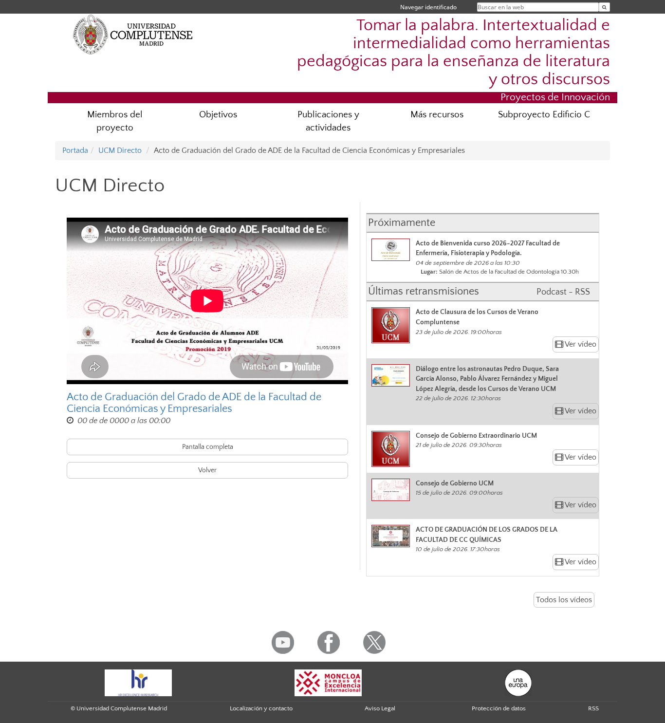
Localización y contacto (261, 708)
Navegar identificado (428, 7)
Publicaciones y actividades (328, 121)
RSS (593, 708)
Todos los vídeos (564, 599)
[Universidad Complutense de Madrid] (133, 34)
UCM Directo (120, 150)
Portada (75, 150)
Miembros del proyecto (115, 121)
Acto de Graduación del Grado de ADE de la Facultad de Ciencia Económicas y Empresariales (194, 403)
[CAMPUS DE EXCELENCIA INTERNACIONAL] (328, 682)
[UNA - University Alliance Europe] (518, 682)
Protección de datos (499, 708)
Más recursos (436, 115)
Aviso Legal (380, 708)
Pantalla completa (207, 447)
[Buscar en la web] (604, 7)
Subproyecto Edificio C (544, 115)
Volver (207, 470)
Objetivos (218, 115)
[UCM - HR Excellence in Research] (138, 682)
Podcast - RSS (563, 292)
